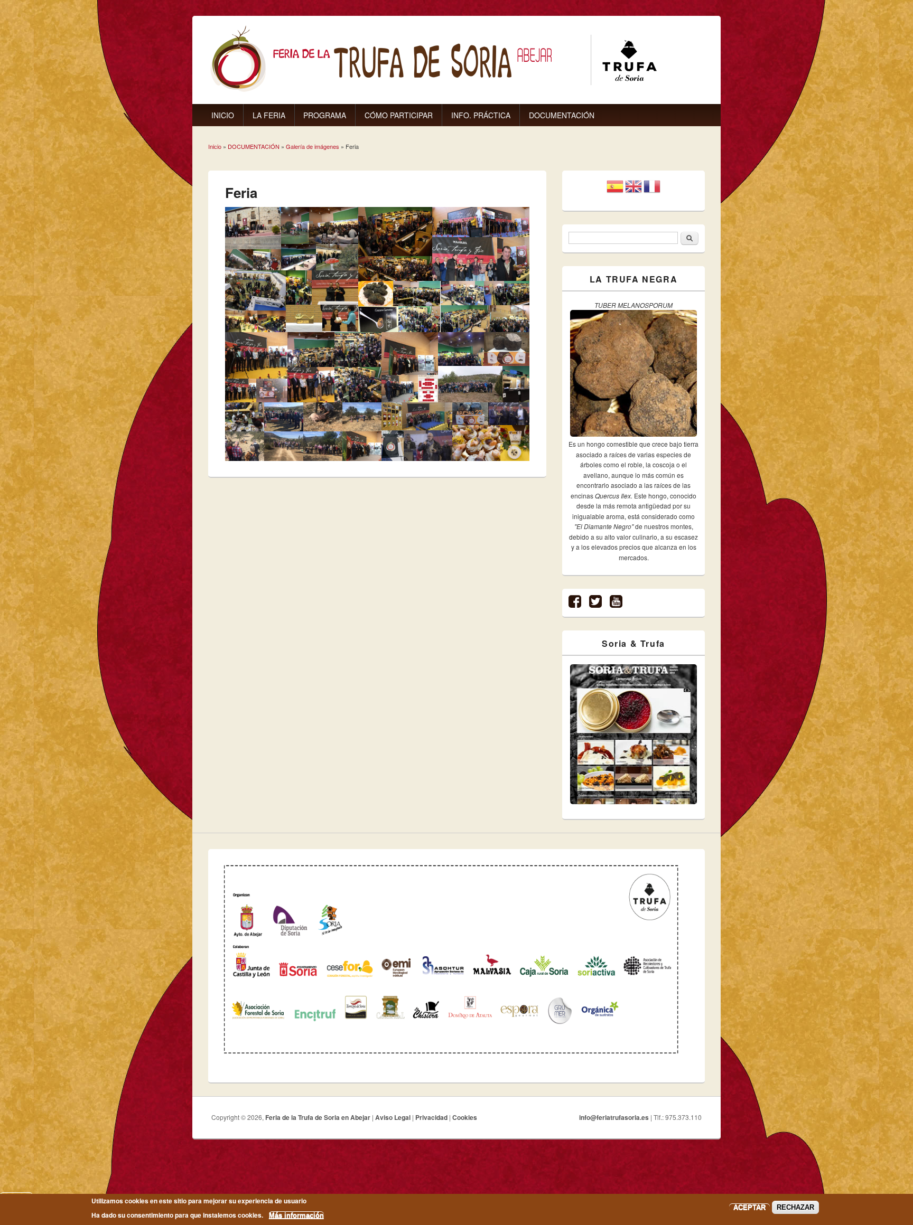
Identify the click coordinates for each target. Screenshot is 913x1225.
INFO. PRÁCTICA (480, 115)
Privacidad (431, 1117)
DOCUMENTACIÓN (561, 115)
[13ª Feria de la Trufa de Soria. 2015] (395, 231)
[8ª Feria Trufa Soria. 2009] (239, 259)
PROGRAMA (324, 115)
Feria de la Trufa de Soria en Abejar (317, 1117)
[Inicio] (433, 89)
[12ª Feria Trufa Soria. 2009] (337, 257)
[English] (633, 190)
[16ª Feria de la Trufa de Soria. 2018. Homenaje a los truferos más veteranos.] (399, 388)
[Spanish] (615, 190)
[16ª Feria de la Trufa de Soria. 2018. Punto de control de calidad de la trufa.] (515, 384)
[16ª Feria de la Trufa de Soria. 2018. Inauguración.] (361, 445)
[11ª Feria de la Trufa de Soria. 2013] (241, 321)
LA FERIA (269, 115)
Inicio (214, 146)
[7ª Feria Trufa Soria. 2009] (253, 228)
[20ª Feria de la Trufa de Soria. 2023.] (392, 416)
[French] (652, 190)
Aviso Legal (393, 1117)
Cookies (464, 1117)
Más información (296, 1215)
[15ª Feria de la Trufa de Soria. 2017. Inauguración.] (256, 355)
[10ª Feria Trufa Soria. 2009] (298, 257)
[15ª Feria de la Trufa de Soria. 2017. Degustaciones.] (244, 416)
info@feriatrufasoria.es (614, 1117)
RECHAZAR (795, 1207)
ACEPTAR (749, 1207)
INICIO (222, 115)
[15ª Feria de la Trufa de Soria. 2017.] (271, 390)
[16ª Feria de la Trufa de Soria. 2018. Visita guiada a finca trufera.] (470, 384)
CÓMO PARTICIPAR (399, 115)
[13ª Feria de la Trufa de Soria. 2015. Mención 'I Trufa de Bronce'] (304, 318)
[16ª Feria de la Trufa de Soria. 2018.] (460, 349)
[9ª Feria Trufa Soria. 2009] (267, 259)
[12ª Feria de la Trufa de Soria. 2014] (271, 321)
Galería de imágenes (312, 146)
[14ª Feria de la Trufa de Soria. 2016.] (416, 293)
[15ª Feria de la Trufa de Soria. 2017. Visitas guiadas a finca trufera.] (244, 445)
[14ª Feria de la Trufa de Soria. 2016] (457, 222)
